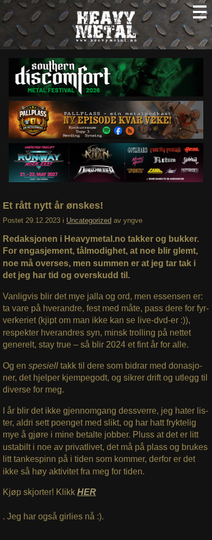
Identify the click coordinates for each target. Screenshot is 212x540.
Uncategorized (88, 220)
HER (86, 492)
